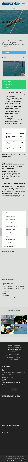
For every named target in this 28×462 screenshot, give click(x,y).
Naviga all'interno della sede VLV (11, 425)
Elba (7, 236)
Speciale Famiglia (8, 246)
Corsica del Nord (10, 239)
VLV (5, 385)
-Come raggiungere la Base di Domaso (13, 286)
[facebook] (12, 389)
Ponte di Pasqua (10, 216)
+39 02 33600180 (9, 375)
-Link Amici (5, 295)
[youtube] (15, 389)
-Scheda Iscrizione (7, 283)
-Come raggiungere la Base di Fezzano (13, 288)
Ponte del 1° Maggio (11, 226)
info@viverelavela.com (10, 380)
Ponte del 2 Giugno (11, 229)
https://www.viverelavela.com (12, 382)
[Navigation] (14, 8)
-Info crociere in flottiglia (9, 297)
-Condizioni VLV (6, 285)
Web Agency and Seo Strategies (15, 460)
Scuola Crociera (8, 243)
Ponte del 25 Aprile (11, 223)
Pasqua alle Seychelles (12, 219)
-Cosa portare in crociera (9, 290)
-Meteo (4, 293)
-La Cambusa (5, 291)
